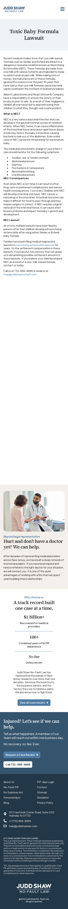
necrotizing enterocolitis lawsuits (35, 245)
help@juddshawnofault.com (20, 274)
